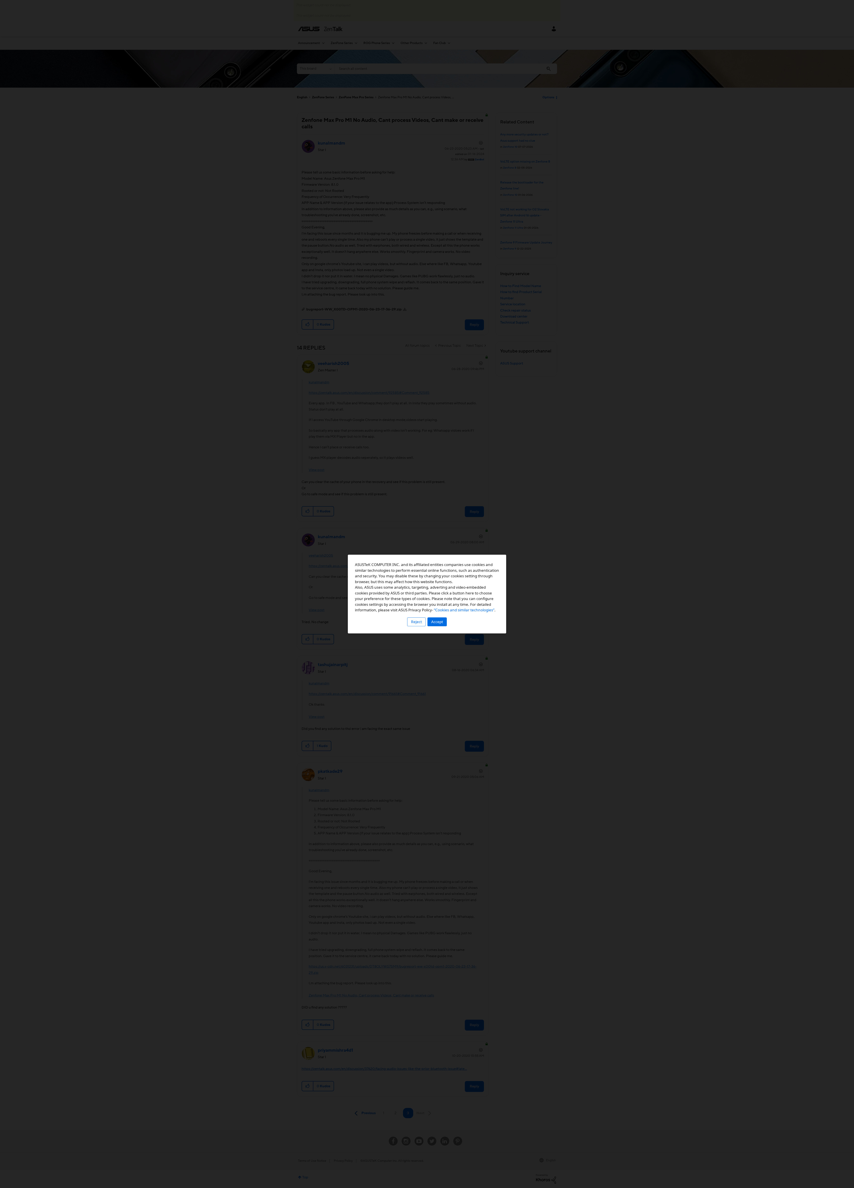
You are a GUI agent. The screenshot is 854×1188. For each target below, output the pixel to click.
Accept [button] (437, 621)
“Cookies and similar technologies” (464, 609)
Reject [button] (416, 621)
